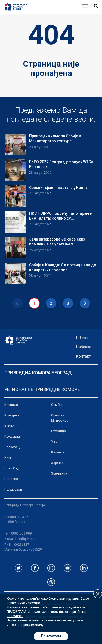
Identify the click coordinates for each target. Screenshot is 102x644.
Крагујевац (12, 415)
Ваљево (57, 452)
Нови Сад (11, 468)
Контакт (83, 356)
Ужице (56, 442)
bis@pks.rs (26, 538)
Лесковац (12, 447)
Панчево (11, 479)
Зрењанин (59, 473)
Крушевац (12, 436)
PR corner (84, 338)
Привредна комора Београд (38, 372)
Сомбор (57, 405)
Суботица (58, 431)
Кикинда (11, 405)
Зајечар (57, 463)
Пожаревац (13, 489)
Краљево (11, 426)
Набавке (83, 347)
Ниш (7, 458)
